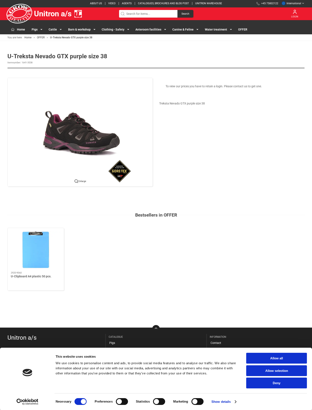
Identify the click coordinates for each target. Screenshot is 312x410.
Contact (216, 343)
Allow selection (276, 370)
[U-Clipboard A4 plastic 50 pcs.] (36, 249)
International (294, 3)
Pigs (112, 343)
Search (185, 13)
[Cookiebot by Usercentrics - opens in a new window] (27, 402)
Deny (276, 383)
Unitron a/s (53, 14)
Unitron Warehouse (208, 3)
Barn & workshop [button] (79, 29)
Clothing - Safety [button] (113, 29)
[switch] (122, 401)
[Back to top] (156, 329)
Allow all (276, 358)
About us (96, 3)
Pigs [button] (35, 29)
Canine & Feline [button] (183, 29)
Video (111, 3)
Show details (221, 401)
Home (27, 37)
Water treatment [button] (216, 29)
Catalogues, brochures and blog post (163, 3)
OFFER (242, 29)
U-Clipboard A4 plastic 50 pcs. (31, 276)
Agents (127, 3)
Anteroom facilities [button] (148, 29)
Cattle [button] (53, 29)
